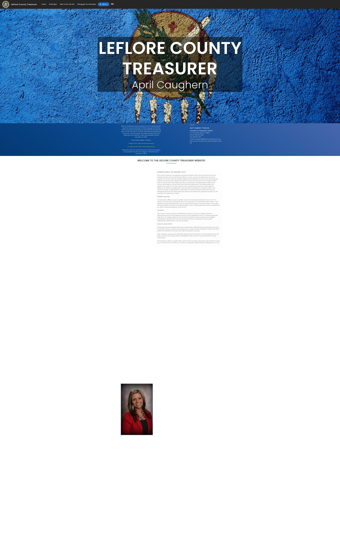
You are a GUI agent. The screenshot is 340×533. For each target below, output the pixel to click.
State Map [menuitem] (53, 4)
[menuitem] (112, 4)
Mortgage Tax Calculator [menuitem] (86, 4)
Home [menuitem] (44, 4)
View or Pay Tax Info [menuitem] (67, 4)
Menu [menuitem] (104, 4)
